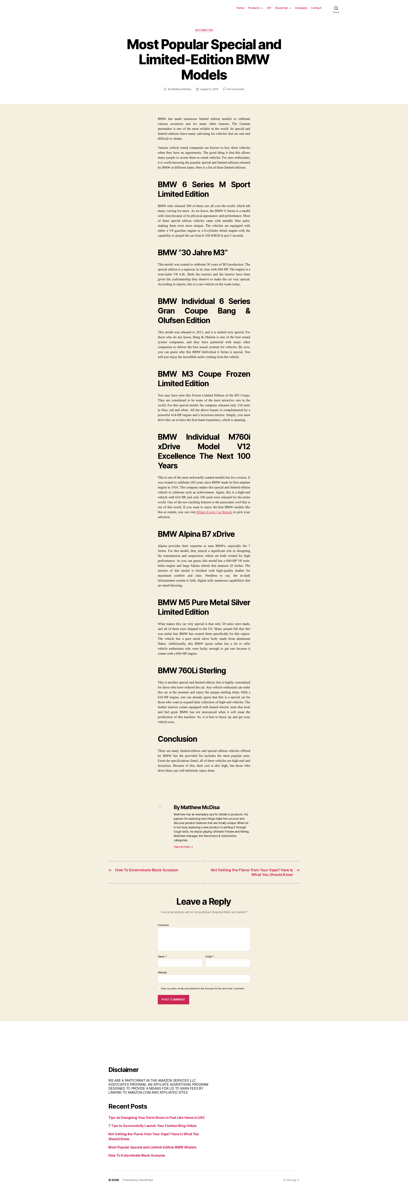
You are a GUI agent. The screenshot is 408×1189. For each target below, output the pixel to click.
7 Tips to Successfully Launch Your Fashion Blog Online (152, 1126)
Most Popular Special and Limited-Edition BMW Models (152, 1147)
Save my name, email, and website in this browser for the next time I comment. (203, 988)
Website (162, 972)
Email (210, 956)
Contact (316, 8)
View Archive (183, 846)
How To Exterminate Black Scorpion (136, 1155)
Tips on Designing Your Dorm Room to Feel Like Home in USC (156, 1118)
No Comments (235, 89)
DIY (269, 8)
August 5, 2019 (209, 89)
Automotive (204, 30)
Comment (163, 925)
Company (301, 8)
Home (240, 8)
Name (162, 956)
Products (254, 8)
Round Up (281, 8)
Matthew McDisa (181, 89)
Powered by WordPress (138, 1180)
